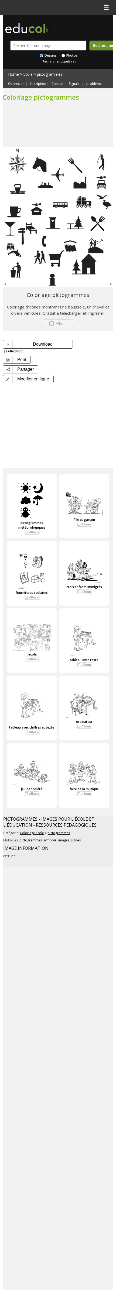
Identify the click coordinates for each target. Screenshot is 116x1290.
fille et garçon (84, 519)
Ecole (28, 74)
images (63, 840)
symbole (50, 840)
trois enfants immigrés (84, 587)
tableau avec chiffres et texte (31, 727)
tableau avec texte (84, 660)
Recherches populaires (59, 61)
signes (76, 840)
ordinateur (84, 721)
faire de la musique (84, 789)
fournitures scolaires (32, 592)
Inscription (38, 83)
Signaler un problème (85, 83)
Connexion (16, 83)
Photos (71, 55)
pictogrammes (49, 74)
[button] (28, 379)
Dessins (50, 55)
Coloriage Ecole (32, 833)
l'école (32, 654)
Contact (57, 83)
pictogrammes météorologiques (31, 525)
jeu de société (31, 789)
